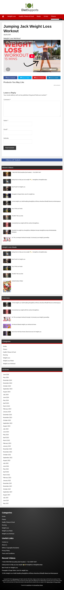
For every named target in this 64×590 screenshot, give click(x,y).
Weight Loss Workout (12, 38)
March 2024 (6, 406)
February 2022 (7, 477)
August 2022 (6, 460)
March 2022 (6, 474)
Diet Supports (16, 579)
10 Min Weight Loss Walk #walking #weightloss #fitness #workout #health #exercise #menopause (30, 573)
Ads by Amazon (57, 85)
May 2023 (6, 434)
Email (6, 129)
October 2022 (7, 454)
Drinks (46, 16)
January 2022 (7, 480)
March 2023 (6, 440)
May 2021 (6, 503)
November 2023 (7, 417)
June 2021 (6, 500)
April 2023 (6, 437)
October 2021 (7, 489)
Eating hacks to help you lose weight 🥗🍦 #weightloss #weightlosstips (22, 564)
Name (6, 120)
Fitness (53, 16)
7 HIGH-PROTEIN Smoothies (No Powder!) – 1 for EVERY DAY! (19, 562)
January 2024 (7, 411)
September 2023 (7, 423)
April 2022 (6, 472)
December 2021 (7, 483)
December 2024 (7, 380)
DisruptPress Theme (38, 585)
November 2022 (7, 452)
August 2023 (6, 426)
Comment (7, 99)
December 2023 (7, 414)
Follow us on (13, 160)
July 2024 (6, 394)
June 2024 (6, 397)
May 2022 (6, 469)
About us (4, 545)
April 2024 (6, 403)
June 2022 (6, 466)
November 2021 (7, 486)
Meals (39, 16)
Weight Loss (11, 16)
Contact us (5, 542)
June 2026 (6, 374)
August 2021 (6, 495)
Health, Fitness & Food (26, 16)
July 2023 (6, 429)
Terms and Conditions (8, 553)
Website (6, 138)
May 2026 (6, 377)
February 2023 (7, 443)
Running (5, 355)
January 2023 (7, 446)
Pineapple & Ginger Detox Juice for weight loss (15, 570)
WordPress (28, 585)
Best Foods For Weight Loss (10, 567)
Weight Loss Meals (8, 360)
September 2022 (7, 457)
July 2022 (6, 463)
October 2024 (7, 386)
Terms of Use (49, 582)
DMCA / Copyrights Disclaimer (10, 547)
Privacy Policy (6, 550)
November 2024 (7, 383)
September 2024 (7, 389)
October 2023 (7, 420)
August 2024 (6, 391)
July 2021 (6, 497)
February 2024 (7, 409)
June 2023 (6, 431)
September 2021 (7, 492)
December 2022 (7, 449)
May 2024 (6, 400)
